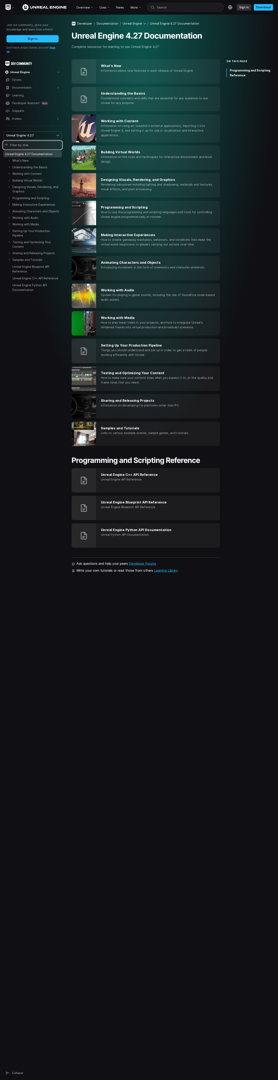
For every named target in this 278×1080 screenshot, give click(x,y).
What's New (20, 160)
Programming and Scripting (30, 198)
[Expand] (9, 160)
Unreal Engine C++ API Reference (35, 278)
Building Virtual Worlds (27, 180)
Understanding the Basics (29, 167)
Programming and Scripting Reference (250, 73)
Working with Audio (25, 217)
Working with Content (27, 173)
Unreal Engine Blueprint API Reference (30, 269)
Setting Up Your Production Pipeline (31, 233)
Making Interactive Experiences (33, 204)
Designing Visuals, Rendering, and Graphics (35, 189)
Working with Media (25, 224)
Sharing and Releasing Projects (33, 253)
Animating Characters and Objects (35, 211)
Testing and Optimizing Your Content (31, 244)
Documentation (107, 23)
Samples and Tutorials (27, 259)
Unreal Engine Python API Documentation (29, 287)
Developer (84, 23)
